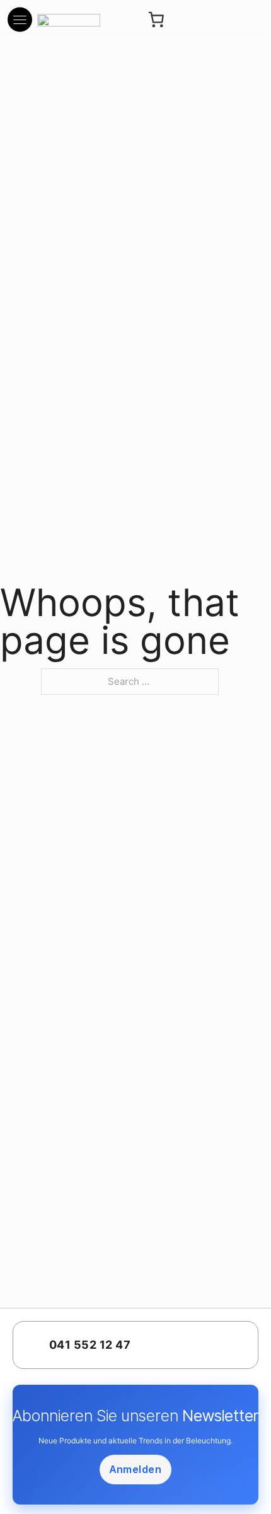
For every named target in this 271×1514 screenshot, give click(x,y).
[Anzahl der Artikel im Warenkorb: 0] (156, 20)
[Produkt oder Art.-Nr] (195, 20)
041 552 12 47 (90, 1344)
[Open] (20, 19)
